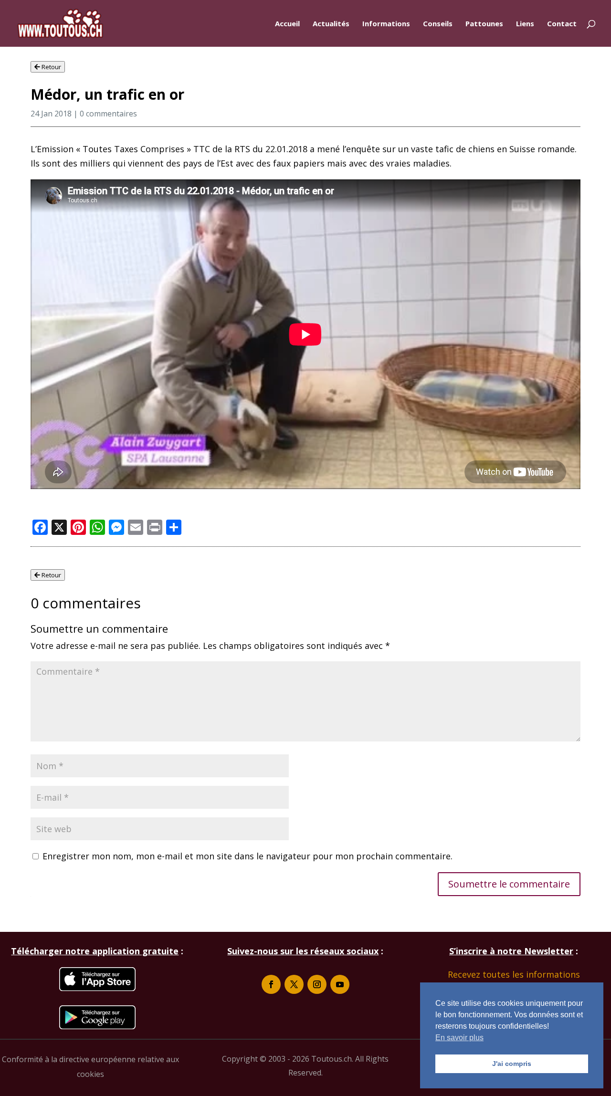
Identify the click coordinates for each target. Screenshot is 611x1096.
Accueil (287, 24)
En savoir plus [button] (459, 1037)
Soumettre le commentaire (509, 883)
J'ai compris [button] (511, 1063)
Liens (525, 24)
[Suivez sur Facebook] (271, 984)
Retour (50, 67)
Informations (386, 24)
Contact (562, 24)
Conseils (438, 24)
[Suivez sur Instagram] (317, 984)
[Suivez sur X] (294, 984)
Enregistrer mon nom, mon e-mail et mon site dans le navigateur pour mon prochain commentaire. (247, 856)
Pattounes (484, 24)
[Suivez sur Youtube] (339, 984)
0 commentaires (108, 113)
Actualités (331, 24)
